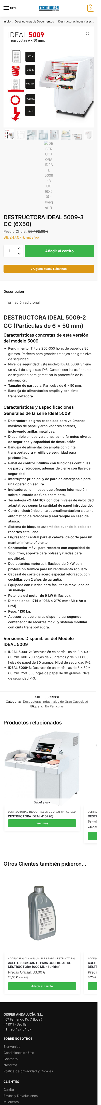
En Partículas (54, 706)
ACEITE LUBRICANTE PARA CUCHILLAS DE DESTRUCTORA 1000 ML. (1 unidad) (39, 965)
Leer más (42, 823)
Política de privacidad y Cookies (28, 1071)
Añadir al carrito (59, 251)
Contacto (11, 1059)
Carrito (9, 1089)
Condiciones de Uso (19, 1053)
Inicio (7, 21)
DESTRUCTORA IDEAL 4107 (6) (30, 816)
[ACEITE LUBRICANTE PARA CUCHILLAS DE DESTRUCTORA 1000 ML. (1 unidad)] (42, 912)
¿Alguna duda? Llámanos (49, 269)
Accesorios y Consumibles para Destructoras (42, 958)
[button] (90, 8)
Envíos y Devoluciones (21, 1096)
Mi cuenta (11, 1102)
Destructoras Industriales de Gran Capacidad (55, 701)
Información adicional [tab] (22, 302)
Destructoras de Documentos (34, 21)
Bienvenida (12, 1046)
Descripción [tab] (14, 291)
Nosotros (10, 1065)
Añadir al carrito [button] (42, 986)
